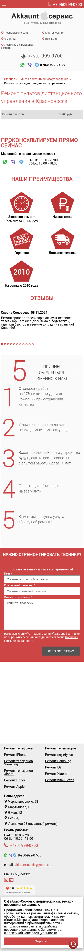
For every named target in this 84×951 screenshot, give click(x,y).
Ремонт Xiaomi (56, 773)
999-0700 (67, 4)
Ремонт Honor (14, 780)
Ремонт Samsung (58, 761)
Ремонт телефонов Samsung (18, 762)
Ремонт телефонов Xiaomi (18, 772)
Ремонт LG (53, 767)
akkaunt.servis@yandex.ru (33, 864)
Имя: (8, 573)
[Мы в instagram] (6, 880)
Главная (9, 79)
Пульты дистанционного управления (43, 79)
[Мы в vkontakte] (11, 880)
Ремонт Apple (14, 786)
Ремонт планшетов (59, 780)
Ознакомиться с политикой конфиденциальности (33, 931)
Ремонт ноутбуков (59, 754)
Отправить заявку (61, 651)
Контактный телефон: (19, 585)
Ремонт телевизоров (61, 748)
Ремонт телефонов (18, 748)
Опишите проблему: (18, 597)
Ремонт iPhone (15, 754)
